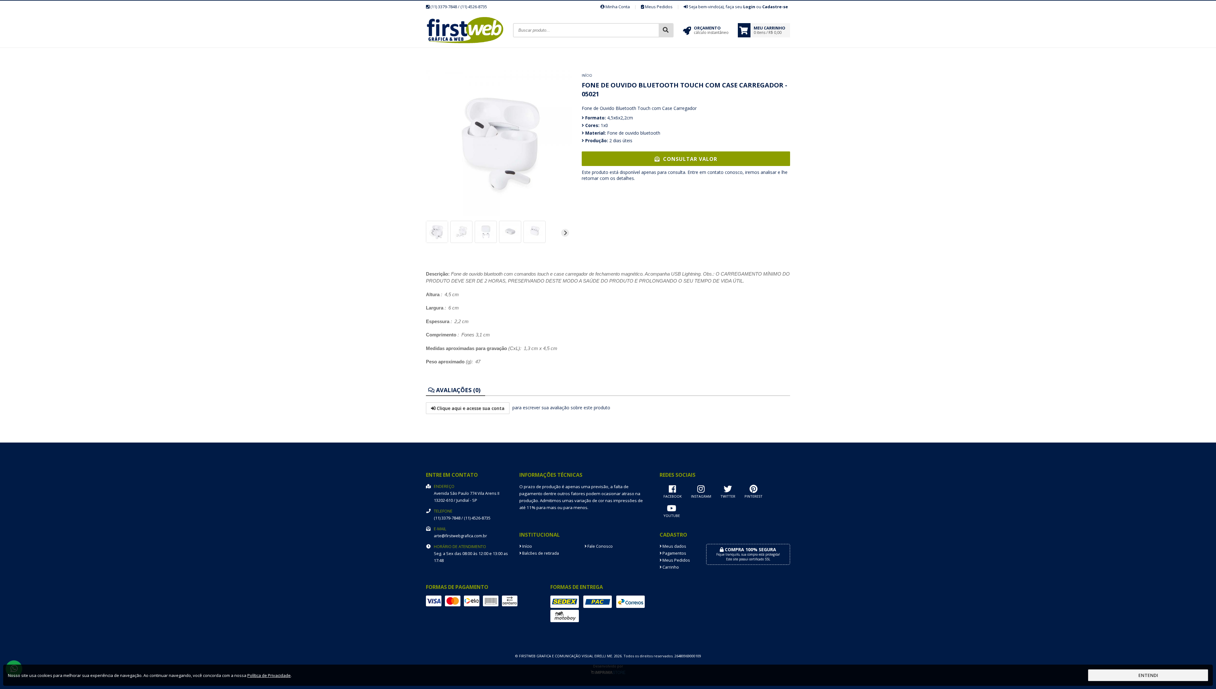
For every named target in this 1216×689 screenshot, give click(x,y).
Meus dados (674, 546)
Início (587, 75)
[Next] (565, 233)
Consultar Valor (689, 159)
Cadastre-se (775, 7)
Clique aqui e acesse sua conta (469, 408)
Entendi (1148, 675)
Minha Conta (617, 7)
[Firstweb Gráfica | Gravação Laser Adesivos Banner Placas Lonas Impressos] (469, 46)
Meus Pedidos (658, 7)
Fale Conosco (599, 546)
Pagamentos (674, 553)
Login (749, 7)
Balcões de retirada (540, 553)
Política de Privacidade (269, 675)
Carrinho (670, 567)
